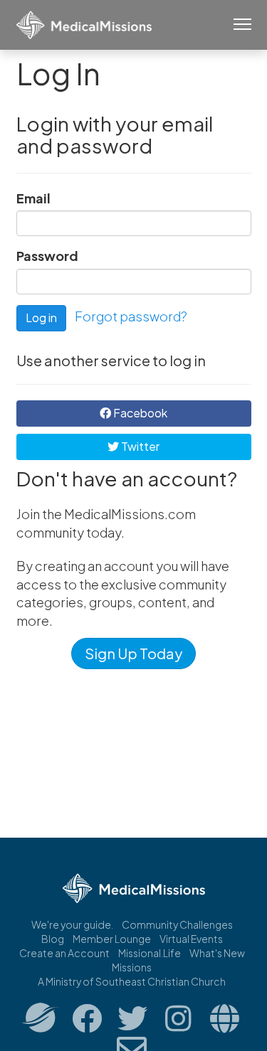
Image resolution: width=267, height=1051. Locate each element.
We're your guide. (72, 924)
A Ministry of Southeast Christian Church (132, 981)
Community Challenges (177, 924)
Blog (52, 938)
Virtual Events (191, 938)
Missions (132, 967)
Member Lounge (112, 938)
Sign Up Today (133, 653)
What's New (217, 952)
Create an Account (64, 952)
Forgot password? (131, 316)
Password (47, 255)
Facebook (139, 412)
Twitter (139, 446)
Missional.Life (149, 952)
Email (33, 198)
